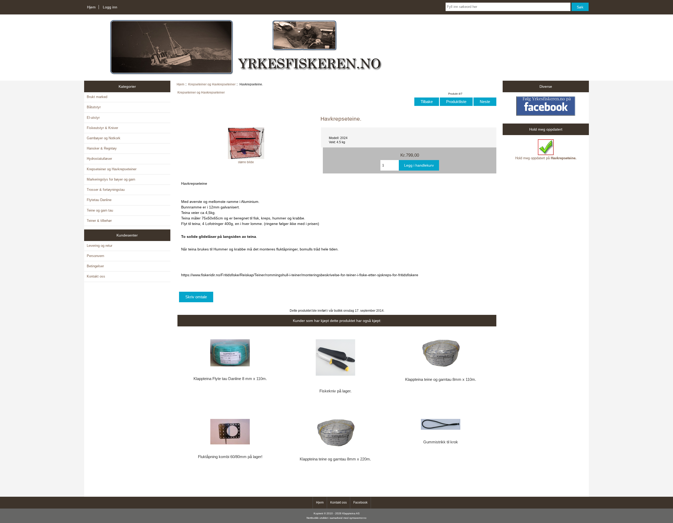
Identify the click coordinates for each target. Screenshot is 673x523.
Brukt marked (97, 97)
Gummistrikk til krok (440, 442)
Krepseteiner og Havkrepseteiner (212, 84)
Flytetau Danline (99, 200)
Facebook (360, 502)
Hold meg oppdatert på (546, 158)
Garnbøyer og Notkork (103, 138)
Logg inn (110, 7)
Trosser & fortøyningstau (106, 190)
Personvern (95, 256)
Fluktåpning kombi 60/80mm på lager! (230, 457)
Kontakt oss (96, 276)
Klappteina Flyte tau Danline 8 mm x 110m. (230, 379)
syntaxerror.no (357, 517)
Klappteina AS (351, 513)
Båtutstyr (94, 107)
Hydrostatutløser (99, 159)
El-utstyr (93, 118)
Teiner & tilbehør (99, 221)
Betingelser (95, 266)
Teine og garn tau (100, 210)
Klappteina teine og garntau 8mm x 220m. (335, 459)
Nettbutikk (313, 517)
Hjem (91, 7)
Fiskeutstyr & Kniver (102, 128)
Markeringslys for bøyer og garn (111, 179)
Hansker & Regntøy (102, 148)
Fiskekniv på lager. (335, 391)
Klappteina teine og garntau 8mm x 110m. (440, 379)
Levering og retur (99, 246)
